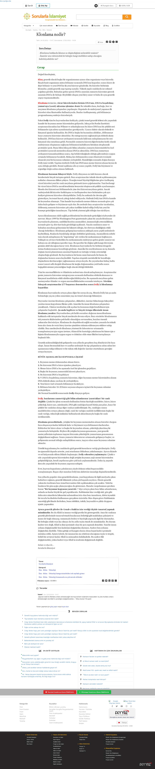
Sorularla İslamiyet (46, 564)
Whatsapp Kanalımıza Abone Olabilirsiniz (95, 692)
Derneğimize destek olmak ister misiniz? (122, 717)
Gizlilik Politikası (84, 719)
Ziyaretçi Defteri (84, 714)
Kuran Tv (81, 748)
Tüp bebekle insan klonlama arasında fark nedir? (41, 619)
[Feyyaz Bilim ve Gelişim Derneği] (122, 713)
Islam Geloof (56, 753)
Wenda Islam (56, 755)
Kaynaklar (82, 712)
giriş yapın (53, 606)
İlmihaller (52, 720)
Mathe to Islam (57, 761)
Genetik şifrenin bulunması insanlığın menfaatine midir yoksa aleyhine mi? (50, 637)
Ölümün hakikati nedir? (32, 647)
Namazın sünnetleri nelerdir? (93, 684)
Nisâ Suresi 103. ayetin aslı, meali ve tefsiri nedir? (100, 670)
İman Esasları (24, 709)
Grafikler (117, 25)
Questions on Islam (58, 737)
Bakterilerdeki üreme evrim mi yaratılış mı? (39, 640)
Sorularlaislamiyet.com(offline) (113, 755)
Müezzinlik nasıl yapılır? (30, 655)
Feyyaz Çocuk (109, 744)
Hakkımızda (83, 707)
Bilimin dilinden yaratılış (57, 707)
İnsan (21, 712)
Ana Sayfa (28, 30)
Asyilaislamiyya (57, 746)
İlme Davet (29, 744)
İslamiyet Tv (82, 751)
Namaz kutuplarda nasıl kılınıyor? (94, 679)
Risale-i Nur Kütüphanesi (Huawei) (114, 739)
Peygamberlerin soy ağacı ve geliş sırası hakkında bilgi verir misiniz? (46, 659)
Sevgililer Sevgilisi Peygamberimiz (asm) (61, 710)
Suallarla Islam (57, 741)
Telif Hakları (83, 721)
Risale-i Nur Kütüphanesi (112, 753)
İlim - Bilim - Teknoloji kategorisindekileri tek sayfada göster (62, 574)
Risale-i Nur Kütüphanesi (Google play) (116, 737)
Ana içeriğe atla (5, 1)
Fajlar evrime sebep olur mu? (34, 627)
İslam (21, 714)
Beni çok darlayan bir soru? (34, 644)
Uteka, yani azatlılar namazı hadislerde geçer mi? (39, 667)
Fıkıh (21, 707)
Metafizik (23, 716)
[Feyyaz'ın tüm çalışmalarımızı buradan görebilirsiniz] (145, 764)
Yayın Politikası (84, 716)
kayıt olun (65, 606)
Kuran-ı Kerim (30, 739)
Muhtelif (22, 719)
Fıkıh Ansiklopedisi (55, 713)
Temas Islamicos (57, 757)
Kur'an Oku (109, 751)
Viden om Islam (57, 750)
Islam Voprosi (56, 739)
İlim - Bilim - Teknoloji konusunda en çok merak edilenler (60, 577)
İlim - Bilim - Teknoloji (45, 30)
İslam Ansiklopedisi (56, 723)
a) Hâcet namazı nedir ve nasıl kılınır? (96, 661)
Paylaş (101, 42)
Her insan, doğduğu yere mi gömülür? (96, 688)
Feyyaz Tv (82, 746)
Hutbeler (52, 718)
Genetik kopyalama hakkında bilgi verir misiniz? (41, 615)
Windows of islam (57, 759)
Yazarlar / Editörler (85, 709)
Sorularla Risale (83, 737)
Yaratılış (35, 30)
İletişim (81, 723)
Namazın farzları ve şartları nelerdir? (95, 656)
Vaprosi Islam (56, 748)
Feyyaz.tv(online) (110, 757)
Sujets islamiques (57, 764)
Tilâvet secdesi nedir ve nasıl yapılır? (96, 675)
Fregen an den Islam (58, 744)
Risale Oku (82, 739)
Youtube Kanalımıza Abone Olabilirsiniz (61, 692)
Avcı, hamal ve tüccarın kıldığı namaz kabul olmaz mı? (41, 671)
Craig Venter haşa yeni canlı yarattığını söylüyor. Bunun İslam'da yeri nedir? (50, 634)
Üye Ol (30, 6)
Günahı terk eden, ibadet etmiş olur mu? (97, 666)
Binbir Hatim (30, 741)
